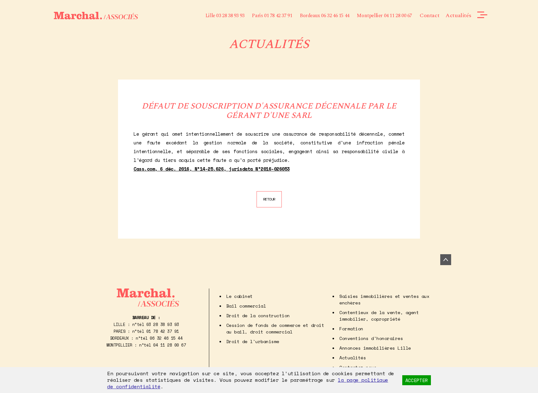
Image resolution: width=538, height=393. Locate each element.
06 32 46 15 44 (166, 338)
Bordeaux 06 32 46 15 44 (324, 15)
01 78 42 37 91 (162, 331)
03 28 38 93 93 (162, 324)
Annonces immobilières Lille (375, 348)
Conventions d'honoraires (371, 338)
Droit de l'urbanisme (252, 341)
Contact (429, 15)
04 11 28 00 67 (169, 345)
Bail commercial (246, 306)
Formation (351, 328)
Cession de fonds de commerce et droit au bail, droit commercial (275, 328)
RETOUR (269, 199)
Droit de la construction (258, 315)
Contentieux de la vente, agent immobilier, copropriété (379, 315)
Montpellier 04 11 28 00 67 (384, 15)
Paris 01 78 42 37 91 (272, 15)
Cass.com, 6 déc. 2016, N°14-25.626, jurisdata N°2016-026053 (212, 168)
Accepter (416, 380)
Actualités (458, 15)
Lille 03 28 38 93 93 (224, 15)
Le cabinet (239, 296)
